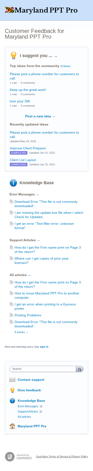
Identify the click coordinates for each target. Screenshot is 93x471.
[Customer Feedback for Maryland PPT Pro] (46, 10)
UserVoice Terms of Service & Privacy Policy (62, 456)
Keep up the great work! (28, 90)
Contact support (31, 379)
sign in (44, 346)
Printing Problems (28, 315)
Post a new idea (40, 116)
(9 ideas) (65, 66)
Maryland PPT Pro (32, 426)
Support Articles (25, 240)
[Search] (79, 369)
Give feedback (29, 390)
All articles (20, 275)
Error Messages (24, 194)
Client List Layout (23, 160)
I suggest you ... (39, 55)
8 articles (21, 332)
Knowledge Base (37, 182)
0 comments (28, 82)
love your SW (20, 101)
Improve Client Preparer (28, 148)
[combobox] (44, 369)
